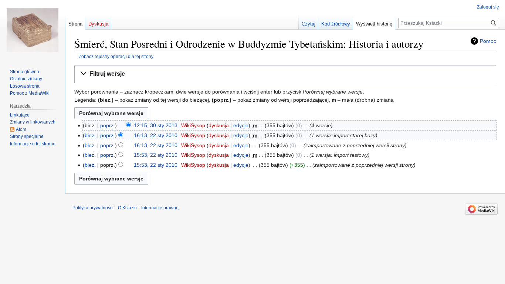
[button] (285, 74)
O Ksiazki (127, 207)
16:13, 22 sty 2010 (155, 135)
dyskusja (219, 125)
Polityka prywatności (92, 207)
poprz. (107, 125)
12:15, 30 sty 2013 (155, 125)
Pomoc (488, 41)
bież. (90, 135)
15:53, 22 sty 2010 (155, 155)
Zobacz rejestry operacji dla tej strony (116, 56)
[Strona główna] (32, 29)
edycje (240, 125)
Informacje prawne (160, 207)
